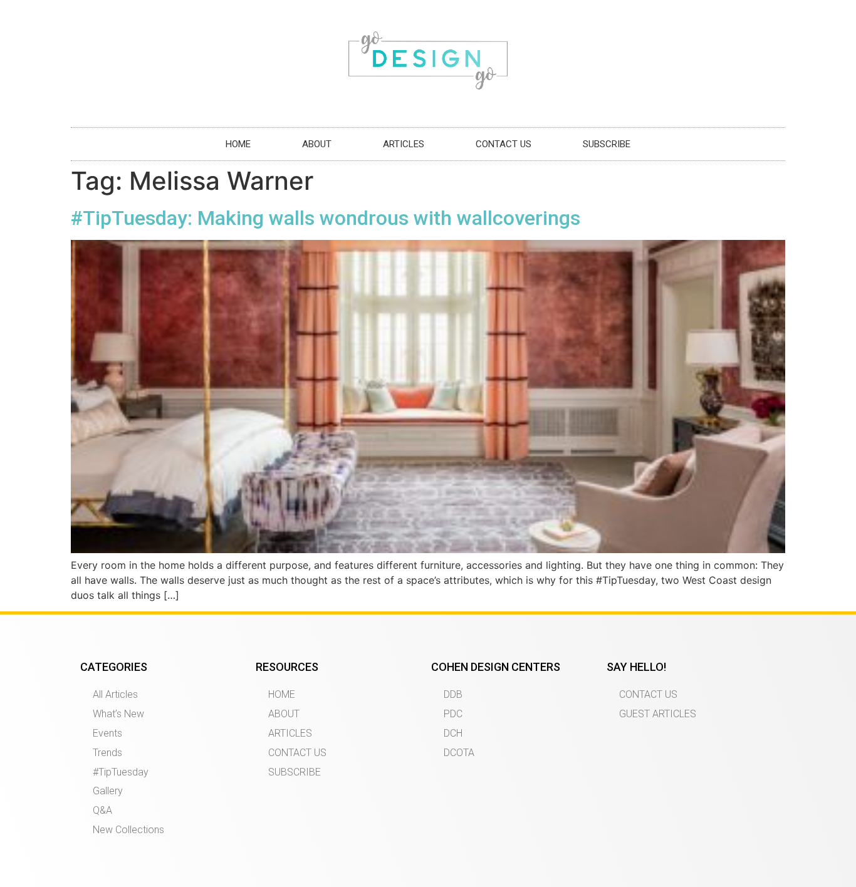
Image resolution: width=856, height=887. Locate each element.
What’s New (118, 714)
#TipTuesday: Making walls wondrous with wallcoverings (325, 218)
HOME (238, 144)
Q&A (102, 810)
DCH (453, 733)
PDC (453, 714)
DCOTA (459, 753)
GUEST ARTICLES (657, 714)
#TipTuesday (121, 772)
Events (107, 733)
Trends (107, 753)
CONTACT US (503, 144)
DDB (453, 694)
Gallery (108, 791)
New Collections (128, 830)
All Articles (115, 694)
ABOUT (316, 144)
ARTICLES (403, 144)
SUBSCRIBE (606, 144)
